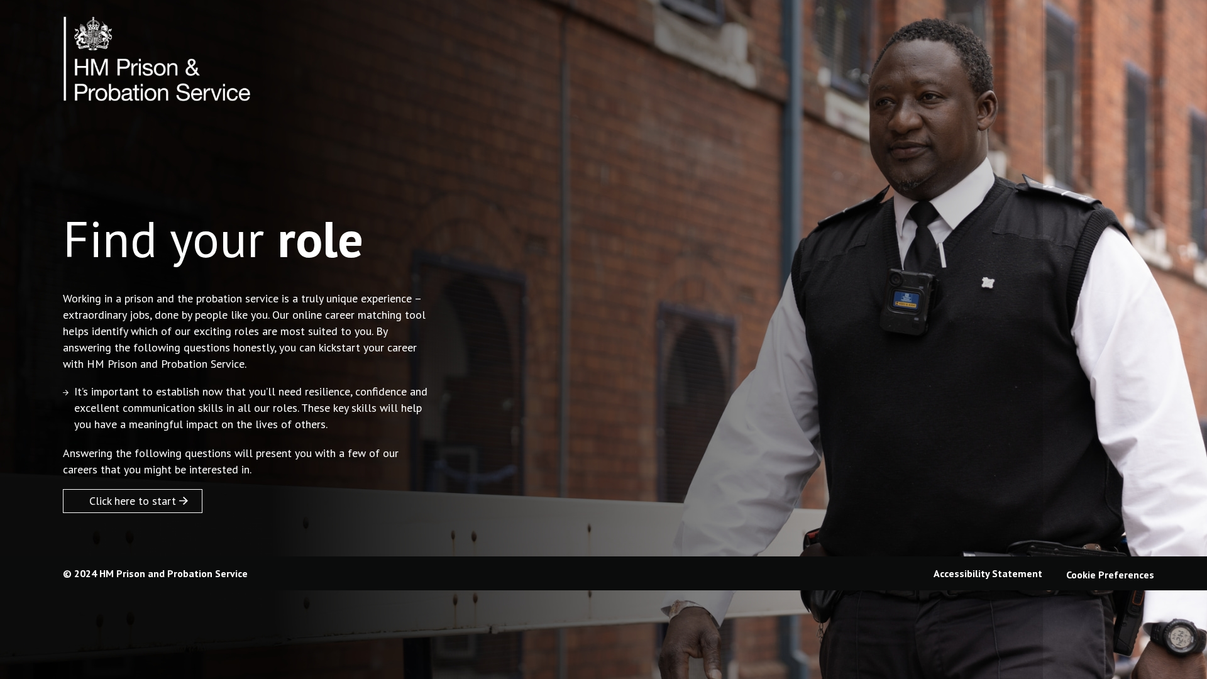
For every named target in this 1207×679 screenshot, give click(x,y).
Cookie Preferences (1110, 575)
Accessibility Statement (988, 573)
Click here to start (132, 501)
